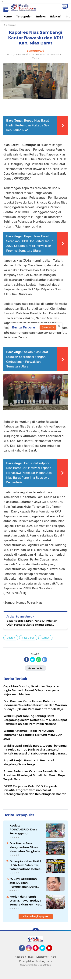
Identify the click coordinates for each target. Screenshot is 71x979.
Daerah (11, 637)
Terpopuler (24, 16)
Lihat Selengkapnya (34, 916)
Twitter (44, 952)
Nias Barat (28, 637)
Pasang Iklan (26, 961)
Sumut (45, 637)
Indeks (41, 16)
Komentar (37, 668)
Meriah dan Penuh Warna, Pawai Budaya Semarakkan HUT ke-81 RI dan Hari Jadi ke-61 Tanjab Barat (25, 900)
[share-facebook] (26, 659)
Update (49, 327)
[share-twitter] (32, 659)
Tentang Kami (44, 961)
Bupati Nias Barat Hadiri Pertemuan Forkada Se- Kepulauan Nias (27, 125)
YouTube (51, 952)
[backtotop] (35, 931)
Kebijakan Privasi (24, 956)
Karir (53, 956)
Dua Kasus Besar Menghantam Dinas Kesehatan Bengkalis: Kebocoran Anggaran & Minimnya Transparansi (25, 847)
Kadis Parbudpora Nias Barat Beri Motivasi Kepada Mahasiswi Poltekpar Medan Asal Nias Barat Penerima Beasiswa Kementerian (29, 472)
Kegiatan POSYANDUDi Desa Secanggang (23, 829)
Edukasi (55, 16)
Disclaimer (42, 956)
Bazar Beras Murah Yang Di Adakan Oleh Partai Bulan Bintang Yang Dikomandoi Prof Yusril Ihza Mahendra (34, 623)
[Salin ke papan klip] (44, 659)
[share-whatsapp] (38, 659)
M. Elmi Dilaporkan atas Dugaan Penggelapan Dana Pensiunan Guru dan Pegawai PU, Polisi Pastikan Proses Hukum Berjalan (24, 883)
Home (7, 16)
